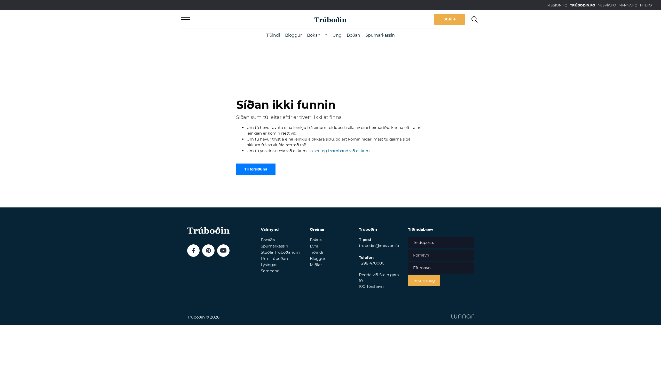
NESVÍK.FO (607, 5)
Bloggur (293, 35)
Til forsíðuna (255, 169)
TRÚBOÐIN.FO (582, 5)
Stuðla (450, 19)
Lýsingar (269, 264)
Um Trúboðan (274, 258)
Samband (270, 270)
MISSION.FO (557, 5)
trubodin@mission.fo (379, 245)
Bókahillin (317, 35)
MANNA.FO (628, 5)
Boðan (353, 35)
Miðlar (316, 264)
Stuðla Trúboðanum (280, 252)
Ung (337, 35)
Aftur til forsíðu (228, 19)
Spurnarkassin (380, 35)
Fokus (315, 239)
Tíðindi (273, 35)
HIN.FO (646, 5)
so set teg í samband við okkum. (340, 150)
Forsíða (268, 239)
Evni (314, 246)
